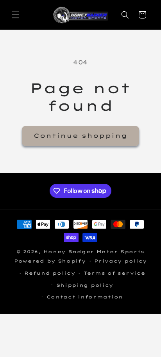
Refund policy (49, 273)
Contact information (85, 297)
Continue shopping (80, 135)
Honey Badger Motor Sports (94, 251)
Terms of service (114, 273)
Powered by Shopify (50, 261)
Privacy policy (120, 261)
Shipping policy (85, 285)
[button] (15, 14)
